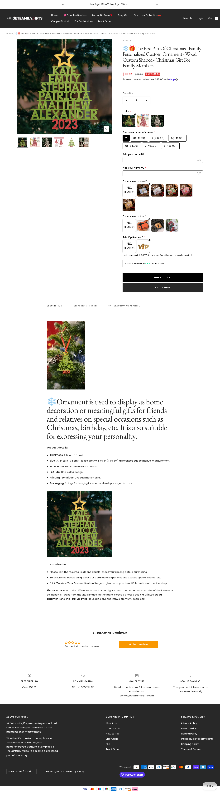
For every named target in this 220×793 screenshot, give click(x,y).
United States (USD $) (20, 771)
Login (200, 18)
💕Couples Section (75, 15)
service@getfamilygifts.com (137, 695)
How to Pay (112, 733)
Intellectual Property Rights (197, 738)
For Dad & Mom (84, 21)
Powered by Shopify (73, 771)
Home (54, 15)
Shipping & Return (85, 306)
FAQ (108, 744)
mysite (127, 40)
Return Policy (188, 728)
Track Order (105, 21)
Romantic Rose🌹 (102, 15)
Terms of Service (191, 749)
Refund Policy (189, 733)
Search (187, 18)
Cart (212, 18)
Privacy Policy (189, 723)
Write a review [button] (138, 644)
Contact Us (113, 728)
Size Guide (112, 738)
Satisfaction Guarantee (124, 306)
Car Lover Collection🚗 (147, 15)
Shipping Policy (190, 744)
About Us (111, 723)
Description (54, 306)
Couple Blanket (60, 21)
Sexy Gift (123, 15)
